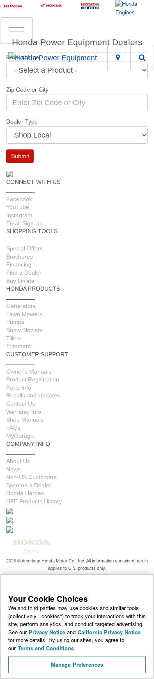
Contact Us (20, 403)
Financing (19, 264)
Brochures (19, 256)
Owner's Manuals (28, 371)
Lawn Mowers (24, 314)
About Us (18, 461)
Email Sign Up (24, 223)
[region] (77, 626)
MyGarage (20, 435)
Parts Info (18, 387)
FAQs (13, 427)
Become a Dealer (28, 485)
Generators (21, 306)
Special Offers (24, 248)
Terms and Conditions (46, 648)
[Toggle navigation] (16, 30)
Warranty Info (23, 411)
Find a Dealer (23, 272)
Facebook (19, 199)
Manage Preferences (77, 664)
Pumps (15, 322)
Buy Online (20, 281)
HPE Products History (34, 501)
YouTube (17, 207)
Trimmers (18, 346)
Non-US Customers (31, 477)
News (13, 469)
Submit (20, 156)
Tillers (13, 338)
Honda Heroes (25, 493)
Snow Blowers (24, 330)
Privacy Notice (47, 632)
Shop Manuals (25, 419)
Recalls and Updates (33, 395)
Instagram (19, 215)
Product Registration (32, 379)
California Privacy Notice (109, 632)
